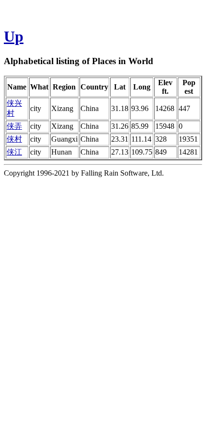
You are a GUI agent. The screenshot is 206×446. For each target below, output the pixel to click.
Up (13, 36)
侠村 (14, 139)
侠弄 (14, 126)
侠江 (14, 152)
